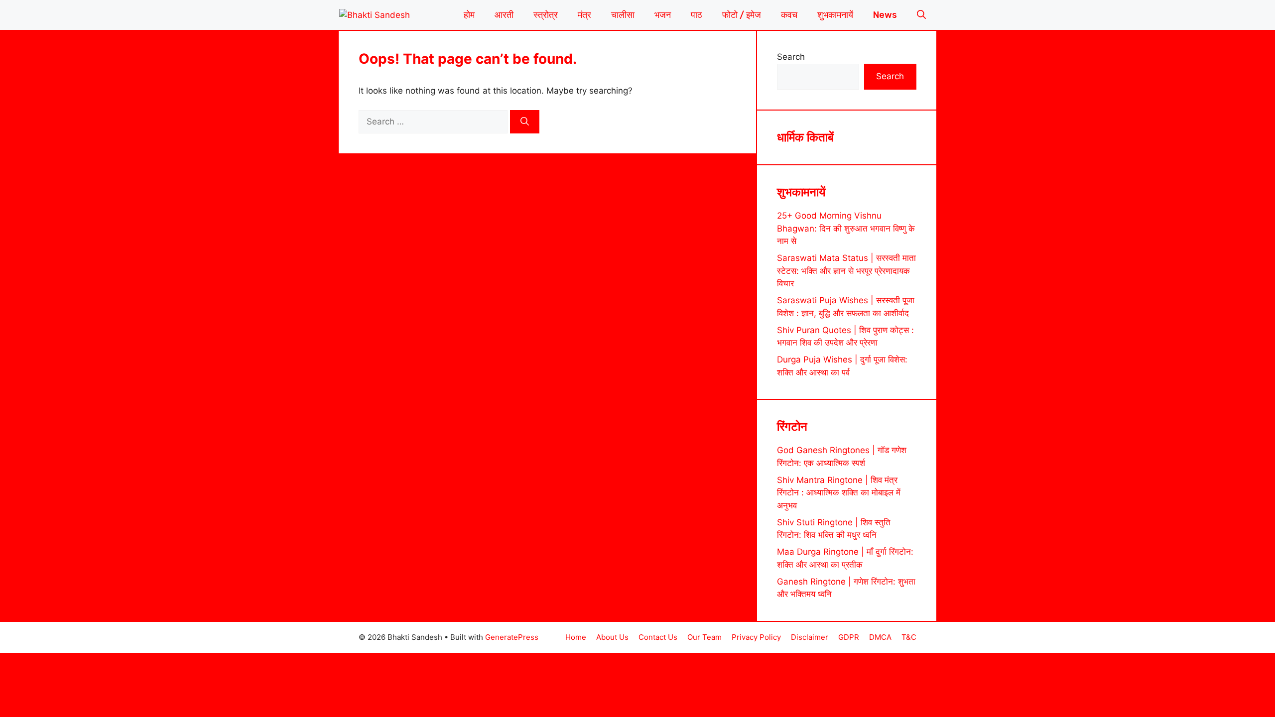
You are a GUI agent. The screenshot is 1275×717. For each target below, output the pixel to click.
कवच (789, 14)
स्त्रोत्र (545, 14)
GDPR (848, 637)
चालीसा (623, 14)
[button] (921, 15)
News (885, 14)
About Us (612, 637)
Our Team (704, 637)
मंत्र (584, 14)
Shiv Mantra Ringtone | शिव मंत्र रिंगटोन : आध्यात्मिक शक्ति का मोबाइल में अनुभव (838, 492)
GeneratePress (511, 637)
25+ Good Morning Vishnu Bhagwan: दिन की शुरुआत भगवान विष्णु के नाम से (846, 228)
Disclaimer (809, 637)
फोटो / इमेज (741, 14)
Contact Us (657, 637)
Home (575, 637)
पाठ (696, 14)
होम (469, 14)
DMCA (880, 637)
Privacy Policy (756, 637)
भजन (662, 14)
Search (791, 57)
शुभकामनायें (835, 14)
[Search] (524, 122)
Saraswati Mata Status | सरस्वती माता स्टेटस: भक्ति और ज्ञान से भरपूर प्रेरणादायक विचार (846, 270)
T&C (908, 637)
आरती (504, 14)
